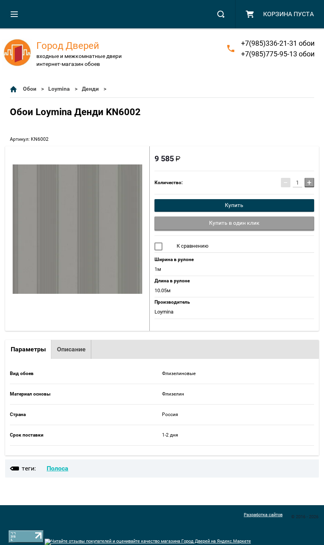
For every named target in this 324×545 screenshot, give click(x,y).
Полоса (57, 468)
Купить (234, 205)
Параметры (28, 349)
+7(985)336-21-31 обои (278, 43)
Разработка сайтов (263, 514)
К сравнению (192, 246)
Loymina (59, 89)
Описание (71, 349)
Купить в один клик (234, 223)
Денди (90, 89)
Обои (29, 89)
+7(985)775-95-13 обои (278, 54)
